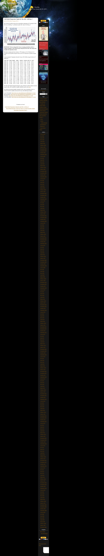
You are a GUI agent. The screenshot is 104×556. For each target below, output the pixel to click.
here (30, 87)
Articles (41, 121)
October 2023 (43, 197)
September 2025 (43, 154)
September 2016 (43, 354)
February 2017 (43, 345)
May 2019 (42, 295)
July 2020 (42, 269)
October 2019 (43, 286)
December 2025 (43, 148)
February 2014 (43, 412)
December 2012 (43, 438)
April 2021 (42, 252)
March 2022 (42, 232)
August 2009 (42, 512)
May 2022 (42, 228)
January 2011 (42, 480)
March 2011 (42, 477)
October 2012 (43, 441)
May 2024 (42, 184)
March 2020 (42, 276)
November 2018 (43, 306)
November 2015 (43, 373)
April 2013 (42, 430)
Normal (42, 90)
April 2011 (42, 475)
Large (45, 90)
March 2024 (42, 187)
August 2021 (42, 245)
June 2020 (42, 271)
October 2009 (43, 508)
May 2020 (42, 273)
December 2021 (43, 237)
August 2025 (42, 156)
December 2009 (43, 505)
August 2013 (42, 423)
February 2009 (43, 523)
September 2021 (43, 243)
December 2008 (43, 527)
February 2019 (43, 301)
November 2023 (43, 195)
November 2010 (43, 484)
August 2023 (42, 200)
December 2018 (43, 304)
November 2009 (43, 506)
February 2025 (43, 167)
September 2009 (43, 510)
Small (40, 90)
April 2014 (42, 408)
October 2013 (43, 419)
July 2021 (42, 247)
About (41, 119)
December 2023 (43, 193)
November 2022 (43, 217)
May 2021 (42, 250)
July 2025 (42, 158)
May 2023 (42, 206)
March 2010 (42, 499)
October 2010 (43, 486)
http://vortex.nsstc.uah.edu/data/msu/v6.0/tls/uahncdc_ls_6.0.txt (24, 97)
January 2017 (42, 347)
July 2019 (42, 291)
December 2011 (43, 460)
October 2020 (43, 263)
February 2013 (43, 434)
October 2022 (43, 219)
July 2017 (42, 336)
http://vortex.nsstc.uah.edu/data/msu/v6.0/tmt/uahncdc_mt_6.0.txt (23, 94)
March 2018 (42, 321)
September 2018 (43, 310)
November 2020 (43, 262)
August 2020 (42, 267)
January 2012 (42, 458)
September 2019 (43, 288)
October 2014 (43, 397)
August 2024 (42, 178)
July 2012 (42, 447)
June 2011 (42, 471)
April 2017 (42, 341)
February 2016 (43, 367)
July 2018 (42, 314)
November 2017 (43, 328)
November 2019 (43, 284)
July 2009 (42, 514)
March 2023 (42, 210)
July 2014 (42, 403)
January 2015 (42, 391)
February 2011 (43, 479)
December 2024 (43, 171)
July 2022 (42, 225)
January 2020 (42, 280)
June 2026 (42, 137)
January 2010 (42, 503)
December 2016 (43, 349)
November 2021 (43, 239)
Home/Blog (37, 7)
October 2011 (43, 464)
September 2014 (43, 399)
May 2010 (42, 495)
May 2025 (42, 161)
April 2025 (42, 163)
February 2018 (43, 323)
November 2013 (43, 417)
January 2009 (42, 525)
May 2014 (42, 406)
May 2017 (42, 339)
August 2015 (42, 378)
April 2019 (42, 297)
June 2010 (42, 493)
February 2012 (43, 456)
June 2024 (42, 182)
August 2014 (42, 401)
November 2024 (43, 173)
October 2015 (43, 375)
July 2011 (42, 469)
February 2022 (43, 234)
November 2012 (43, 440)
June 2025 (42, 160)
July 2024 (42, 180)
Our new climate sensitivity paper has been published (43, 100)
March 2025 (42, 165)
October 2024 (43, 174)
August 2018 (42, 312)
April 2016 (42, 364)
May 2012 (42, 451)
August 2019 (42, 289)
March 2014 (42, 410)
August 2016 (42, 356)
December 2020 (43, 260)
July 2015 (42, 380)
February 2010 (43, 501)
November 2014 (43, 395)
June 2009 (42, 516)
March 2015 (42, 388)
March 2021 (42, 254)
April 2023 (42, 208)
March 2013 (42, 432)
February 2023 (43, 212)
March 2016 (42, 365)
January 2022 (42, 236)
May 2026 (42, 139)
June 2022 (42, 226)
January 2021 (42, 258)
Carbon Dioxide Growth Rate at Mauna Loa (43, 124)
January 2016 (42, 369)
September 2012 (43, 443)
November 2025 (43, 150)
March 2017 (42, 343)
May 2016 (42, 362)
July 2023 (42, 202)
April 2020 (42, 275)
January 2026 (42, 147)
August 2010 (42, 490)
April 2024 (42, 186)
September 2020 (43, 265)
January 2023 (42, 213)
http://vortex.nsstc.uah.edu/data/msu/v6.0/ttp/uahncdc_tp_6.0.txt (21, 95)
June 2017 (42, 338)
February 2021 (43, 256)
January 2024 (42, 191)
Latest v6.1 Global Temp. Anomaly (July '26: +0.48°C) (36, 9)
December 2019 (43, 282)
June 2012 (42, 449)
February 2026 (43, 145)
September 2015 (43, 377)
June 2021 (42, 249)
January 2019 (42, 302)
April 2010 (42, 497)
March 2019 (42, 299)
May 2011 (42, 473)
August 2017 (42, 334)
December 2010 (43, 482)
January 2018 (42, 325)
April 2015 (42, 386)
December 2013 (43, 416)
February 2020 (43, 278)
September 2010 (43, 488)
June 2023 (42, 204)
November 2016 (43, 351)
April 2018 (42, 319)
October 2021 (43, 241)
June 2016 (42, 360)
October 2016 (43, 352)
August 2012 (42, 445)
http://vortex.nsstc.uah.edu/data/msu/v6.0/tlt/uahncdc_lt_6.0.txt (24, 93)
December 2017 (43, 326)
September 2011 (43, 466)
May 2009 (42, 517)
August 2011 (42, 467)
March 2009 (42, 521)
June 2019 (42, 293)
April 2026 (42, 141)
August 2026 (42, 134)
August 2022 (42, 223)
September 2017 (43, 332)
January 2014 (42, 414)
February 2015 (43, 390)
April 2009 (42, 519)
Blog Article (42, 531)
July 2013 (42, 425)
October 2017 (43, 330)
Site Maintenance (44, 533)
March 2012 (42, 454)
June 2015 (42, 382)
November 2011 (43, 462)
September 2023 (43, 199)
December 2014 (43, 393)
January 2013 (42, 436)
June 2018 (42, 315)
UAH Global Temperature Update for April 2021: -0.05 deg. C (17, 106)
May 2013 (42, 428)
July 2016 (42, 358)
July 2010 (42, 492)
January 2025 (42, 169)
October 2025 (43, 152)
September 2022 (43, 221)
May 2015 (42, 384)
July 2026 (42, 136)
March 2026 (42, 143)
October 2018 (43, 308)
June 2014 (42, 404)
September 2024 (43, 176)
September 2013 (43, 421)
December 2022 (43, 215)
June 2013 (42, 427)
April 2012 (42, 453)
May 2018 (42, 317)
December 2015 (43, 371)
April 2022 (42, 230)
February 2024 (43, 189)
